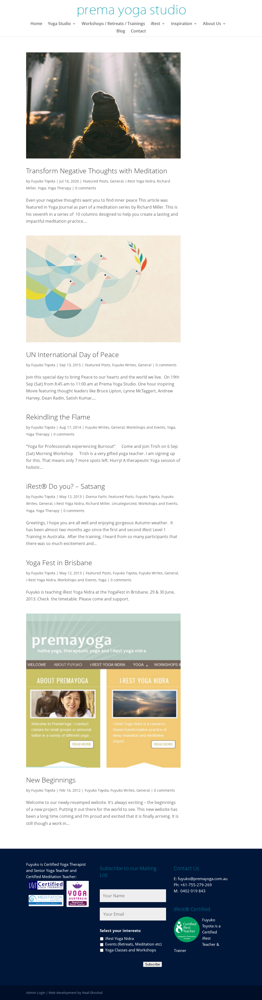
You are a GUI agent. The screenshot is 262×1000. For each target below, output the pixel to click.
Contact (138, 31)
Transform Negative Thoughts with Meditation (96, 170)
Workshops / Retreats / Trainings (113, 24)
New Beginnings (51, 780)
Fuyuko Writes (124, 364)
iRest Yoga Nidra (119, 938)
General (117, 181)
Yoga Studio (59, 24)
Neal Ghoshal (92, 992)
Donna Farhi (96, 496)
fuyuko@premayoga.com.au (202, 878)
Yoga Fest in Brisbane (59, 562)
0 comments (85, 188)
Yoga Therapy (59, 188)
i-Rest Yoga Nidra (140, 181)
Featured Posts (95, 181)
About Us (212, 24)
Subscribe (152, 964)
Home (36, 24)
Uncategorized (124, 503)
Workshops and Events (145, 427)
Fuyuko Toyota (43, 181)
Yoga (42, 188)
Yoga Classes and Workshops (130, 949)
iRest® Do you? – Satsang (65, 486)
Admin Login (35, 992)
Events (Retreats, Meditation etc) (133, 944)
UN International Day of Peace (72, 354)
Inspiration (181, 24)
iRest (155, 24)
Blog (120, 31)
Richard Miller (98, 503)
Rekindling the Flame (58, 417)
